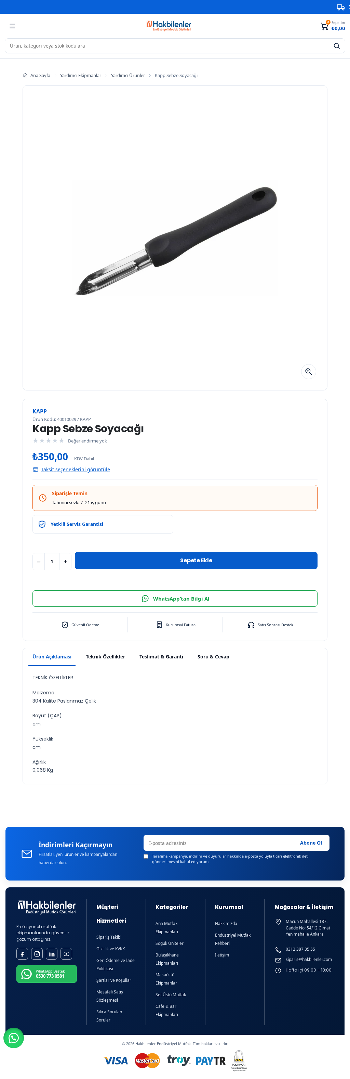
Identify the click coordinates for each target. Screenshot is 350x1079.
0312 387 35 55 (300, 949)
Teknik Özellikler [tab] (105, 656)
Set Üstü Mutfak (171, 995)
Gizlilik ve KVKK (110, 949)
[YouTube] (66, 954)
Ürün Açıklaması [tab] (51, 656)
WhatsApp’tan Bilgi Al (181, 598)
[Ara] (336, 46)
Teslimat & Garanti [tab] (161, 656)
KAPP (39, 411)
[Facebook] (22, 954)
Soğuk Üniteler (170, 943)
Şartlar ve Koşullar (113, 980)
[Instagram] (37, 954)
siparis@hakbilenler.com (309, 959)
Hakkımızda (226, 923)
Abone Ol (311, 842)
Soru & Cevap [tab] (213, 656)
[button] (13, 1038)
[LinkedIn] (51, 954)
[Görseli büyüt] (308, 371)
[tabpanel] (175, 725)
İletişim (222, 955)
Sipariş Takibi (108, 937)
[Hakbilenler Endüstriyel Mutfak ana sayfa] (46, 907)
